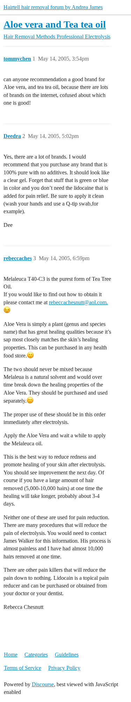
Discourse (43, 684)
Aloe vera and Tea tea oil (54, 24)
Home (10, 655)
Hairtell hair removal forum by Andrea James (53, 7)
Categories (36, 655)
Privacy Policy (64, 668)
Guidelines (67, 655)
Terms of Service (22, 668)
